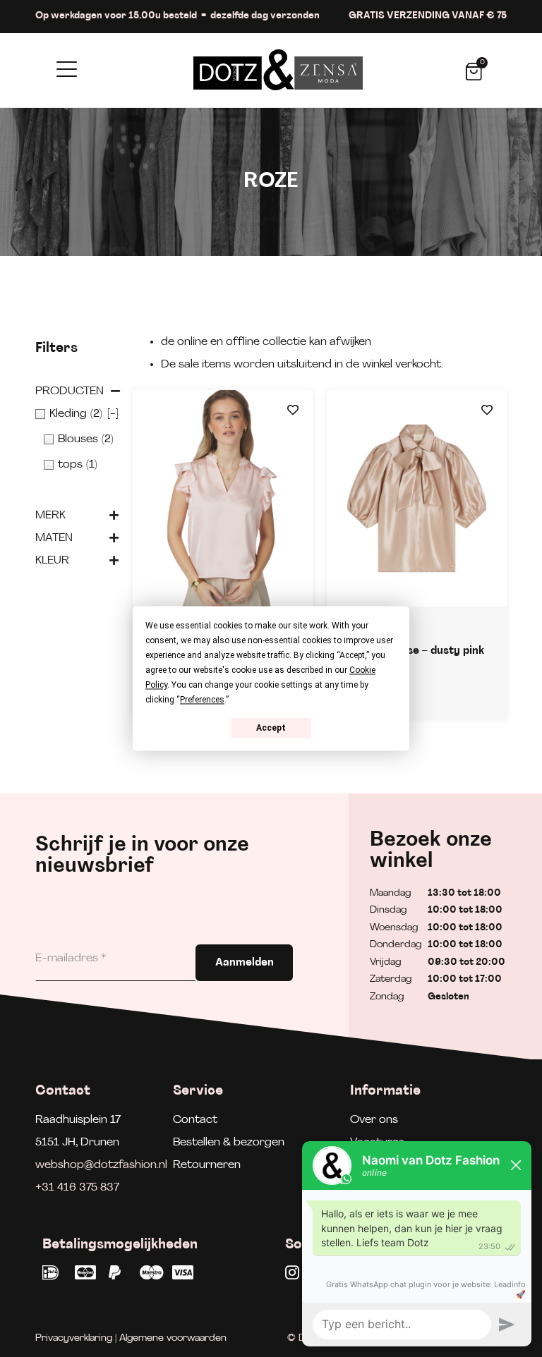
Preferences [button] (202, 700)
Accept (271, 728)
